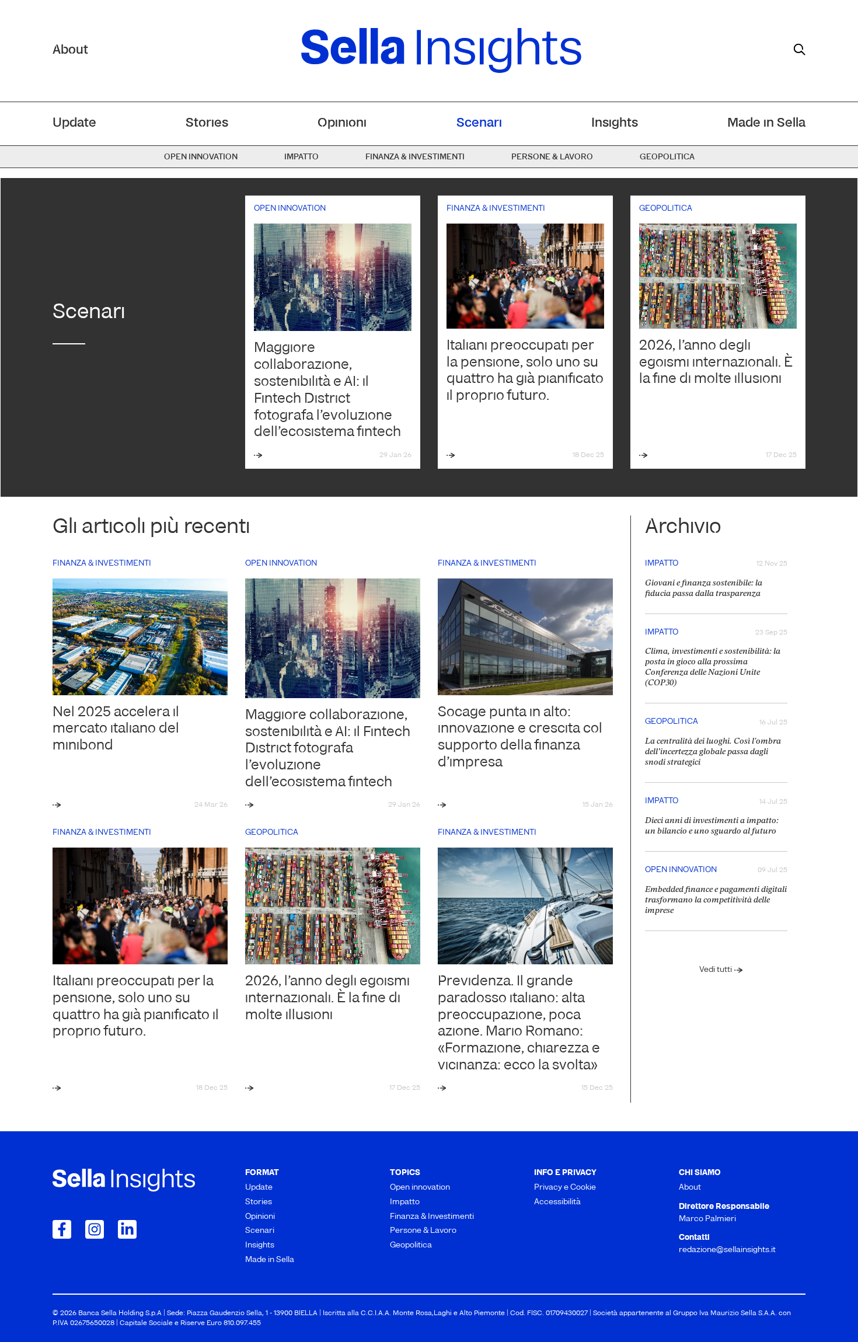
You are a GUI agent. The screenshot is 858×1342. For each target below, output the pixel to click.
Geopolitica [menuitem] (667, 157)
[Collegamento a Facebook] (62, 1229)
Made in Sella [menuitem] (766, 123)
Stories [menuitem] (207, 123)
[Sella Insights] (441, 51)
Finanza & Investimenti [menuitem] (415, 157)
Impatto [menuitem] (301, 157)
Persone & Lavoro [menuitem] (552, 157)
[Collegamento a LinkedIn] (127, 1229)
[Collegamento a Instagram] (94, 1229)
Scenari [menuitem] (479, 123)
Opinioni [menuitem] (342, 123)
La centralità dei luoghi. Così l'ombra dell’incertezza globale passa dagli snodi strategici (713, 752)
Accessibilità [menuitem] (557, 1202)
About (70, 50)
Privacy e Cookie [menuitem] (565, 1187)
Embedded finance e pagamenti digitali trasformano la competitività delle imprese (716, 900)
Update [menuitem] (74, 123)
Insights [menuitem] (614, 123)
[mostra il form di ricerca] (799, 49)
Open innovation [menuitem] (201, 157)
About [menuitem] (690, 1187)
